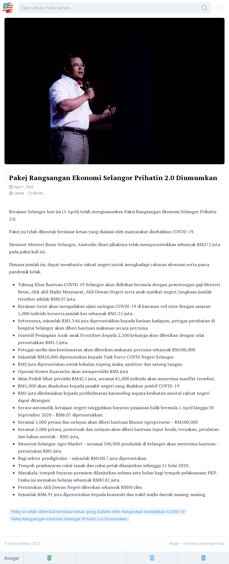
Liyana (19, 193)
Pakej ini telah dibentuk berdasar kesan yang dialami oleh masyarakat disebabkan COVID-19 (98, 511)
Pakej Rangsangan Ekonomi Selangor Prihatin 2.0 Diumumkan (113, 177)
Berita (38, 193)
